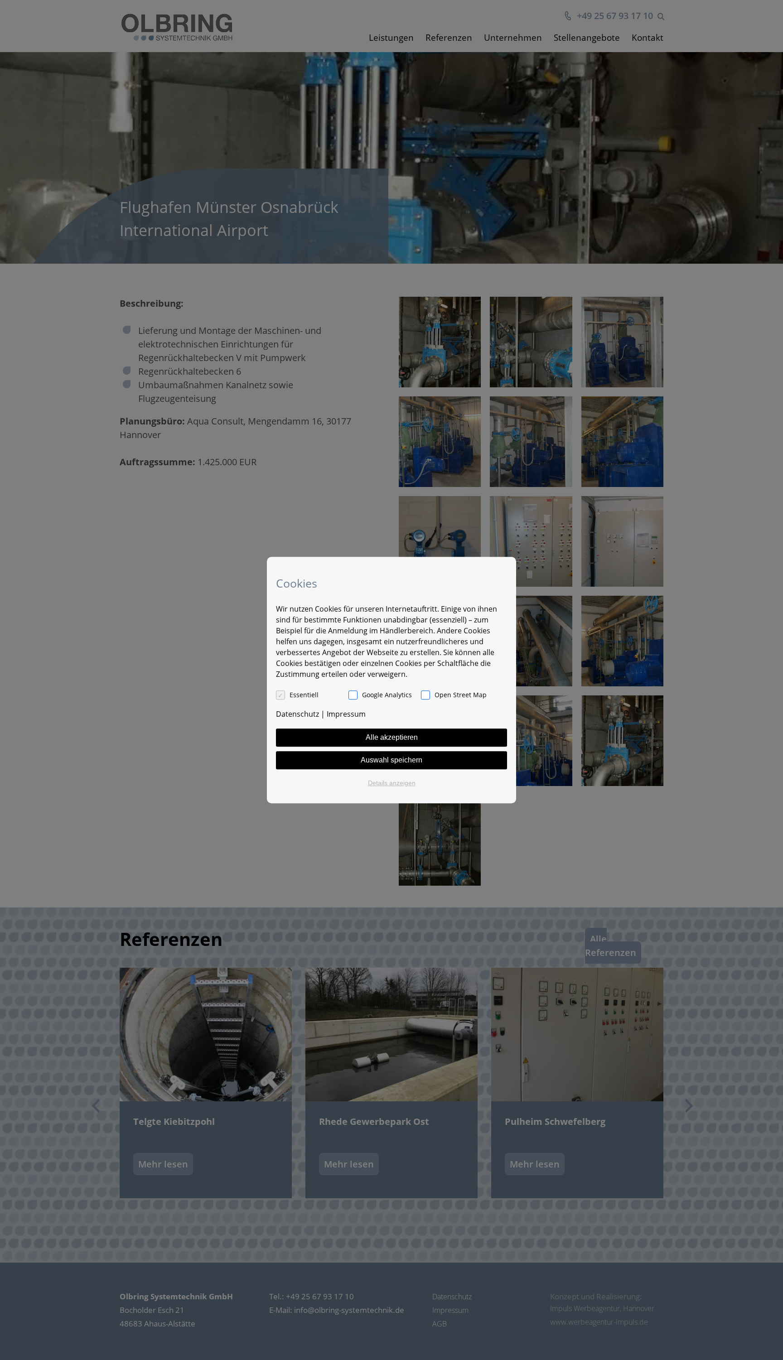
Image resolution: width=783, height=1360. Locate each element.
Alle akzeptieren (392, 737)
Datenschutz (297, 714)
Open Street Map (461, 694)
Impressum (346, 714)
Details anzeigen (392, 782)
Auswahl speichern (391, 760)
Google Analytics (387, 694)
